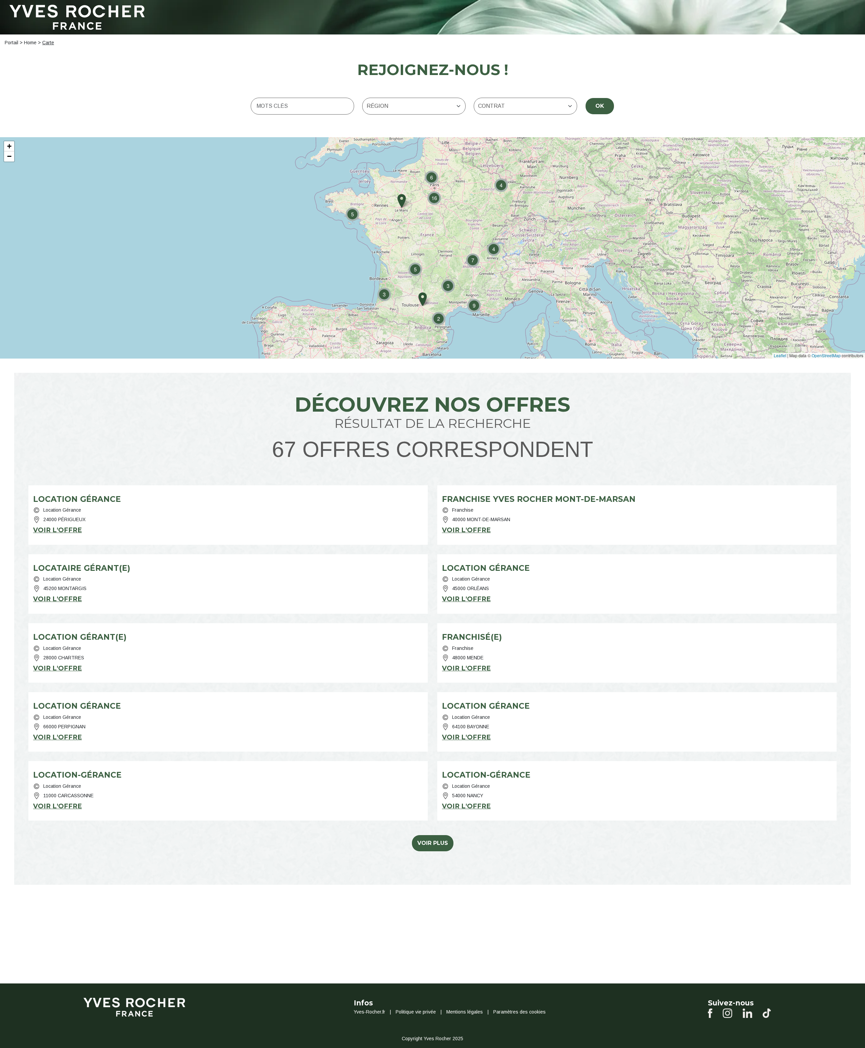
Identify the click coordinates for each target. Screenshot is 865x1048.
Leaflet (780, 355)
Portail (11, 42)
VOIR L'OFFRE (57, 530)
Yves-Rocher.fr (369, 1012)
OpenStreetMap (826, 355)
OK (599, 106)
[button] (501, 185)
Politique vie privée (416, 1012)
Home (30, 42)
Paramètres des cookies (519, 1012)
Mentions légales (464, 1012)
